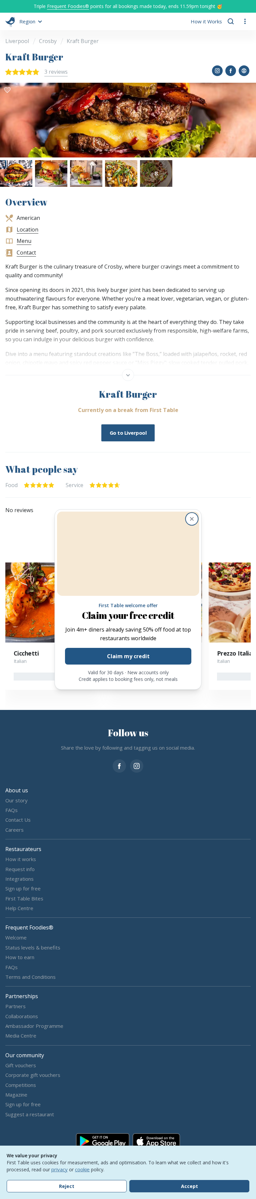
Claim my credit (128, 656)
